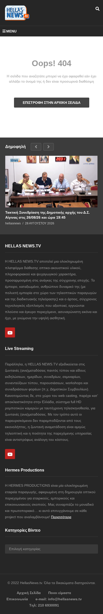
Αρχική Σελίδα (29, 593)
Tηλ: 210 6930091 (44, 605)
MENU (11, 31)
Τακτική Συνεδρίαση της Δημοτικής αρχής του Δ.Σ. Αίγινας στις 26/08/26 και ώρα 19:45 (47, 214)
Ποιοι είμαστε (59, 593)
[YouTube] (10, 332)
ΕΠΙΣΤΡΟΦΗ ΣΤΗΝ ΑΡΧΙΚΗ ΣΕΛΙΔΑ (51, 103)
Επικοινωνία (17, 599)
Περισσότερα (61, 517)
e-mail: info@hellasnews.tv (59, 599)
